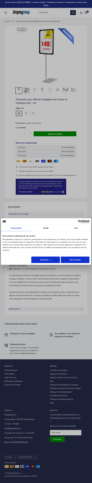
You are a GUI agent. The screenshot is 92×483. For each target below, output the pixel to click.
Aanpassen (44, 260)
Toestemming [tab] (16, 228)
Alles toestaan (75, 260)
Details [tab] (46, 228)
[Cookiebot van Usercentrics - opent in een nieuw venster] (79, 221)
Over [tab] (76, 228)
